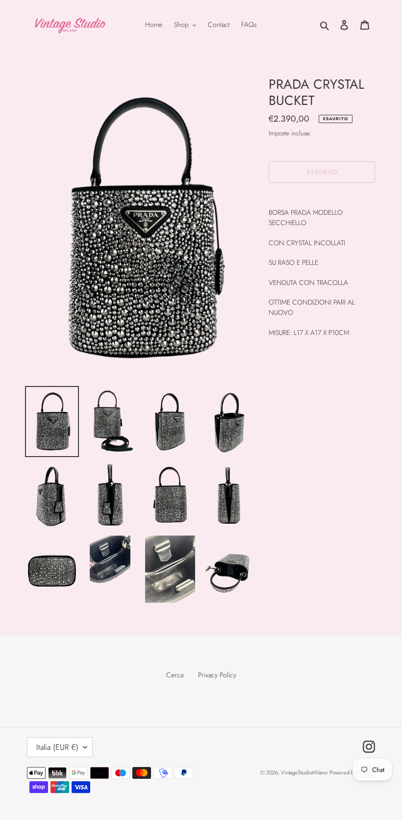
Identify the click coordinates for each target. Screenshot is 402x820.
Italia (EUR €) (57, 747)
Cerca (174, 675)
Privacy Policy (217, 675)
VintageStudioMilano (304, 772)
